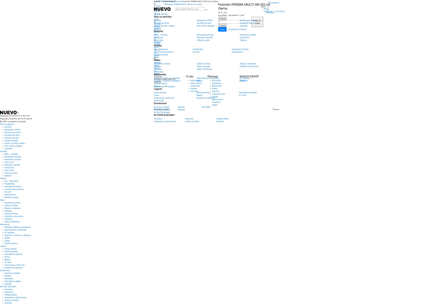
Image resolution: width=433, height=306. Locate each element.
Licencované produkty (14, 189)
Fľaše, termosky (11, 213)
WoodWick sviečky (13, 203)
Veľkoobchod (273, 3)
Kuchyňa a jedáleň (12, 273)
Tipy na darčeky (161, 14)
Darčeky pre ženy (12, 135)
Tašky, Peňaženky (12, 222)
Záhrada (8, 284)
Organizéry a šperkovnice (15, 297)
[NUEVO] (162, 9)
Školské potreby (11, 197)
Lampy (7, 240)
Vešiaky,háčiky (11, 295)
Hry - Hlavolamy (11, 181)
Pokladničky (10, 184)
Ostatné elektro (11, 243)
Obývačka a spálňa (13, 281)
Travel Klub (9, 167)
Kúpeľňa (8, 276)
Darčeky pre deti (12, 138)
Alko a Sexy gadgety (13, 146)
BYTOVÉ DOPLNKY (162, 112)
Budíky (7, 238)
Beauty (7, 259)
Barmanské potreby (13, 157)
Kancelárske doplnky (13, 254)
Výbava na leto (11, 173)
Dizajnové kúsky (11, 140)
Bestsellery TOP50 (12, 129)
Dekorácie (9, 292)
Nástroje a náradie (12, 165)
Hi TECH (8, 262)
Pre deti (8, 192)
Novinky (8, 127)
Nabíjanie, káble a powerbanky (18, 227)
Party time (9, 162)
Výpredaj (8, 148)
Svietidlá (8, 303)
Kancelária (9, 278)
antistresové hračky (13, 186)
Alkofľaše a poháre (13, 159)
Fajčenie (8, 175)
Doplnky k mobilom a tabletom (18, 235)
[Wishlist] (262, 7)
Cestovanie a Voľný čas (15, 265)
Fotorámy (9, 289)
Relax (156, 57)
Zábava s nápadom (13, 208)
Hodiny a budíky (11, 300)
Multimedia (158, 72)
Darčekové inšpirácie (13, 268)
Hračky (157, 43)
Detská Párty (10, 194)
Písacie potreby (11, 251)
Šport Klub (9, 170)
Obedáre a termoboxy (14, 216)
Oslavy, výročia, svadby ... (16, 143)
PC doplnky (9, 232)
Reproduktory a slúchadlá (15, 230)
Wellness (8, 211)
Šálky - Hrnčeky (11, 154)
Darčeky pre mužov (13, 132)
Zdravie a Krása (11, 205)
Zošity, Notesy (11, 249)
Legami (157, 86)
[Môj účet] (265, 9)
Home (7, 257)
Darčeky (157, 28)
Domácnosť (159, 100)
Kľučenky (8, 219)
